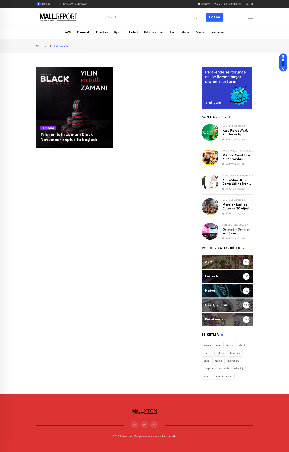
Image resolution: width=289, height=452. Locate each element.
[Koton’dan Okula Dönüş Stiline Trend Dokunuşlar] (210, 182)
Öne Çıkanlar (237, 126)
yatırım (207, 376)
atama (207, 345)
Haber (186, 32)
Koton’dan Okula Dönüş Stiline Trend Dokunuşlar (236, 184)
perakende (223, 368)
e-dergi (208, 353)
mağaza (208, 368)
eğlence (221, 353)
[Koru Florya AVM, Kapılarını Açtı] (210, 132)
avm (218, 345)
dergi (242, 345)
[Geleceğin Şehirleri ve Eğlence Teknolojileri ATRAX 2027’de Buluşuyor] (210, 231)
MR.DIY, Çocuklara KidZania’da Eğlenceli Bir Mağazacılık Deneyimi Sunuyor (92, 4)
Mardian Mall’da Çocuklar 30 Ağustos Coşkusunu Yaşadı (237, 208)
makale (218, 360)
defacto (230, 345)
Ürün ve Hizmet (154, 32)
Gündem (201, 32)
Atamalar (218, 32)
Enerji (172, 32)
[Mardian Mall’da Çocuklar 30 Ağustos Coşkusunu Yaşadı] (210, 206)
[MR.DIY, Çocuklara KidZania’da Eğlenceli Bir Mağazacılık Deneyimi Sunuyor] (210, 157)
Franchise (102, 32)
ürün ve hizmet (224, 376)
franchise (235, 353)
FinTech (133, 32)
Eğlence (118, 32)
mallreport (233, 360)
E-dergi (214, 17)
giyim (207, 360)
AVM (68, 32)
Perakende (83, 32)
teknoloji (238, 368)
